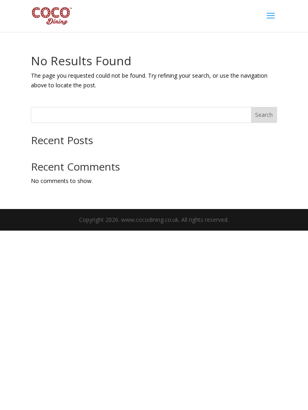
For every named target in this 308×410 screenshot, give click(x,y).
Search (264, 115)
